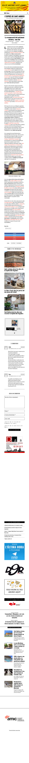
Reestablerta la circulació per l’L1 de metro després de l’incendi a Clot (19, 672)
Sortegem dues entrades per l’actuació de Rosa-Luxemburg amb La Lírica (12, 535)
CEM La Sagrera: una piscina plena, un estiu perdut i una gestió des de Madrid (19, 658)
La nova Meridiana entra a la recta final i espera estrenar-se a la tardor (19, 645)
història (13, 243)
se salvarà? (21, 203)
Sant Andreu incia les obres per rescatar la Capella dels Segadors (13, 313)
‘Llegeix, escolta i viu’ (8, 538)
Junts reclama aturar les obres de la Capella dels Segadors (13, 270)
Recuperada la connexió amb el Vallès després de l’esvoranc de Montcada (18, 685)
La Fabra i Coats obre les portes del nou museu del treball (14, 291)
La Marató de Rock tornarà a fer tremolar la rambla (13, 525)
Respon (22, 347)
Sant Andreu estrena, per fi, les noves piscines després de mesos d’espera (19, 633)
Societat (17, 41)
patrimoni (19, 243)
